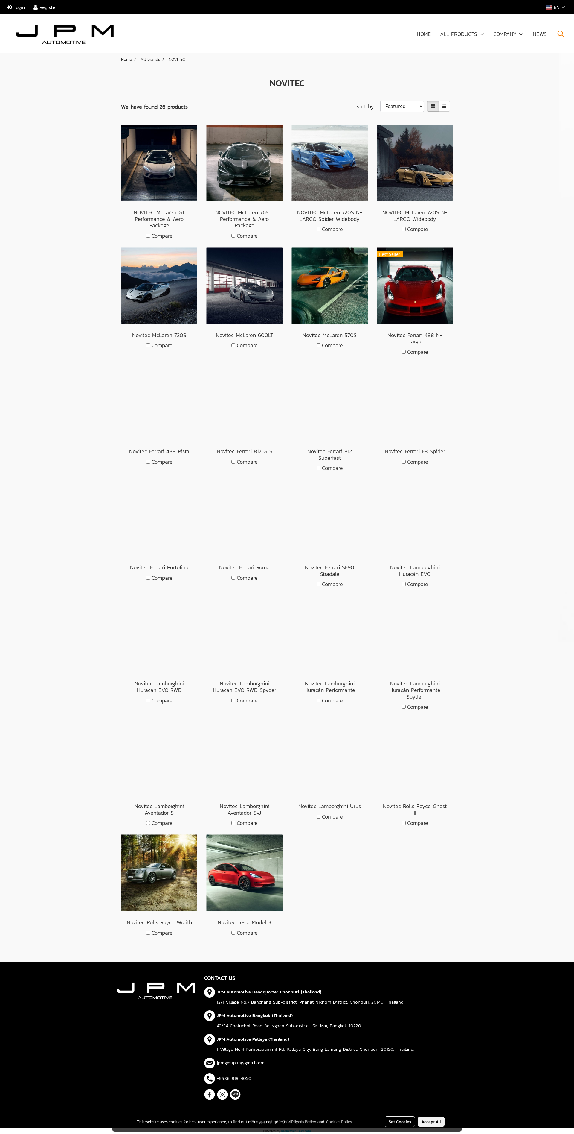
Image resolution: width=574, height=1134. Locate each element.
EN (556, 7)
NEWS (540, 34)
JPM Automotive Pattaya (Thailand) (253, 1039)
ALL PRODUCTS (459, 34)
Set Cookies (400, 1121)
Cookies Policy (339, 1121)
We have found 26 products (154, 107)
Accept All (431, 1121)
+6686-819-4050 (234, 1078)
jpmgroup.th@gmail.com (241, 1062)
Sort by (368, 106)
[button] (560, 34)
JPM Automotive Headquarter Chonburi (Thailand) (269, 991)
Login (18, 7)
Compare (162, 236)
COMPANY (506, 34)
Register (47, 7)
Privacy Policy (303, 1121)
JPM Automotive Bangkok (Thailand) (255, 1015)
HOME (424, 34)
